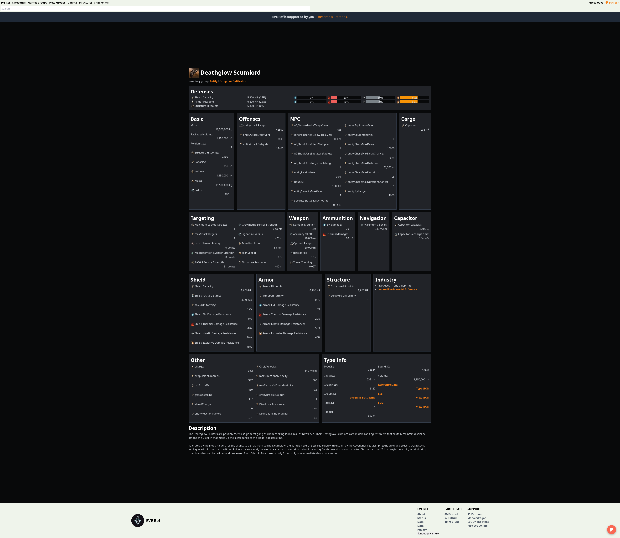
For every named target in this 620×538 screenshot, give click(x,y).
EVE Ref (5, 2)
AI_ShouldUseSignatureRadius (312, 153)
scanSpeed (248, 253)
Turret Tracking (302, 262)
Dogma (72, 2)
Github (452, 518)
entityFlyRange (357, 191)
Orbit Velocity (267, 366)
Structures (85, 2)
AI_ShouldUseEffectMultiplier (312, 144)
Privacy (422, 529)
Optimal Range (302, 243)
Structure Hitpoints (206, 152)
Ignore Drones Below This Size (312, 135)
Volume (199, 171)
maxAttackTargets (206, 234)
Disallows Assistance (271, 404)
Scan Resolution (251, 243)
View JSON (422, 397)
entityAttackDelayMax (256, 144)
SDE (380, 403)
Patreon (613, 2)
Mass (198, 180)
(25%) (262, 97)
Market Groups (37, 2)
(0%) (261, 106)
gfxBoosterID (203, 395)
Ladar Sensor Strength (208, 243)
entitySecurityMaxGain (308, 191)
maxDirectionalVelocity (273, 376)
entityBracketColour (271, 395)
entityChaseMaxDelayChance (365, 153)
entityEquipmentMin (360, 135)
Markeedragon (476, 518)
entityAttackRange (254, 125)
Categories (19, 2)
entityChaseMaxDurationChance (367, 182)
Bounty (298, 182)
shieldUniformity (205, 305)
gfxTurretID (202, 385)
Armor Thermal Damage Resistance (284, 314)
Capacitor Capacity (409, 224)
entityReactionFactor (207, 413)
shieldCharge (203, 404)
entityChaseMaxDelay (361, 144)
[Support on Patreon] (611, 529)
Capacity (200, 162)
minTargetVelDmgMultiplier (276, 385)
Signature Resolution (255, 262)
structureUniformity (343, 295)
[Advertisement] (310, 44)
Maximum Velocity (375, 224)
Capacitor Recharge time (413, 234)
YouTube (453, 522)
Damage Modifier (304, 224)
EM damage (333, 224)
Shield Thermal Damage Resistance (216, 324)
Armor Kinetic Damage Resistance (283, 324)
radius (198, 190)
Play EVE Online (477, 525)
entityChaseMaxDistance (363, 163)
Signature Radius (252, 234)
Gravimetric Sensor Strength (259, 224)
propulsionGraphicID (208, 376)
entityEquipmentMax (360, 125)
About (421, 514)
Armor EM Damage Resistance (281, 305)
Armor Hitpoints (272, 286)
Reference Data (388, 384)
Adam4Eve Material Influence (398, 289)
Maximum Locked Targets (210, 224)
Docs (420, 522)
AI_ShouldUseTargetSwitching (312, 163)
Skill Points (101, 2)
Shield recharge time (207, 295)
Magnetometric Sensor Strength (214, 253)
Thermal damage (336, 234)
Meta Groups (57, 2)
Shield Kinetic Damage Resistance (215, 333)
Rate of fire (300, 253)
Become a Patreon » (333, 17)
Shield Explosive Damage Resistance (217, 342)
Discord (453, 514)
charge (199, 366)
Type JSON (422, 388)
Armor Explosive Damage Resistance (285, 333)
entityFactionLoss (304, 172)
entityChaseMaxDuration (363, 172)
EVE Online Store (478, 522)
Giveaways (596, 2)
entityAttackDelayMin (256, 135)
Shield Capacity (204, 286)
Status (421, 518)
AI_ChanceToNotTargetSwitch (312, 125)
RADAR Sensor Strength (209, 262)
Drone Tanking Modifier (274, 413)
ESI (380, 393)
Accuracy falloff (302, 234)
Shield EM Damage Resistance (213, 314)
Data (420, 525)
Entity (214, 81)
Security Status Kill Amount (310, 200)
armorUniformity (273, 295)
